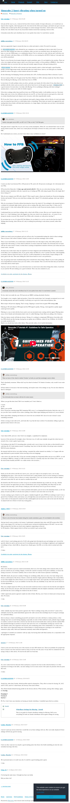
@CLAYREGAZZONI (9, 49)
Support (29, 2)
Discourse (11, 800)
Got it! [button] (51, 797)
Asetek (7, 706)
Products (21, 2)
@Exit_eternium (5, 67)
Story (46, 2)
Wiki (37, 2)
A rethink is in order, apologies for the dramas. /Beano (16, 274)
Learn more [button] (40, 792)
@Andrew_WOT (58, 85)
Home (13, 2)
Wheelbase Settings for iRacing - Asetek (29, 709)
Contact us (54, 2)
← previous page (6, 786)
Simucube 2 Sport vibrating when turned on (23, 10)
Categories (9, 796)
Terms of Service (29, 796)
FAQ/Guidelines (18, 796)
